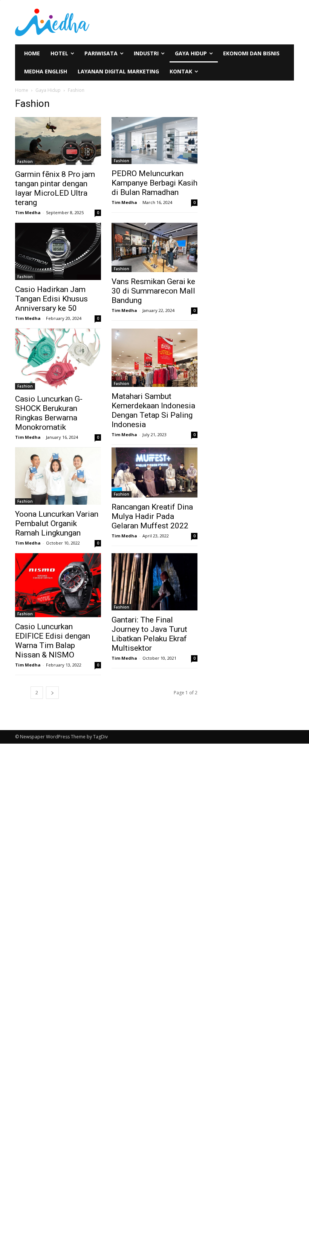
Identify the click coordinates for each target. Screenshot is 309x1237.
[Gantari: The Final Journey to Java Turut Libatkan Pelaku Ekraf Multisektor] (154, 581)
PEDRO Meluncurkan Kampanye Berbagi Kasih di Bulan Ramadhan (154, 183)
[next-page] (52, 692)
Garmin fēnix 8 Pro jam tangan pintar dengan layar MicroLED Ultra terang (55, 188)
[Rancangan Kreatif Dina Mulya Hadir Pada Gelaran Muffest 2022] (154, 472)
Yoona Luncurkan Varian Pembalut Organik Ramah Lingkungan (56, 523)
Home (21, 90)
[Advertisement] (38, 864)
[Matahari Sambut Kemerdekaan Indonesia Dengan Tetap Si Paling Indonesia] (154, 358)
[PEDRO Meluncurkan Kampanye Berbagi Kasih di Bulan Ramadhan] (154, 140)
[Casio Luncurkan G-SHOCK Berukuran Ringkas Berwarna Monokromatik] (58, 359)
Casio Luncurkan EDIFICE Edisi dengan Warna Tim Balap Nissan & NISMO (52, 640)
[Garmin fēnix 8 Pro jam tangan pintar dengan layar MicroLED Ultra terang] (58, 141)
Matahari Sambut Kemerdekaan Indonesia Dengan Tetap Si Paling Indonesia (153, 410)
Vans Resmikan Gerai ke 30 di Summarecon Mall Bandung (153, 291)
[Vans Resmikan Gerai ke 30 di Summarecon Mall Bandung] (154, 247)
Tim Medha (28, 212)
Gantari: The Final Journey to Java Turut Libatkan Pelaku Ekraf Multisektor (149, 634)
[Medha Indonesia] (82, 22)
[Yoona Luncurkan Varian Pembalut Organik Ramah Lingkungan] (58, 476)
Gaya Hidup (48, 90)
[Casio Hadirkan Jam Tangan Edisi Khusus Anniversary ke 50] (58, 251)
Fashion (25, 161)
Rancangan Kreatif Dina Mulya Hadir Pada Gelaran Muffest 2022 (152, 516)
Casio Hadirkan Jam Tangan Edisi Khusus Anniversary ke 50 (51, 299)
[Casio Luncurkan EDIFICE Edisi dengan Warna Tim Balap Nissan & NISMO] (58, 585)
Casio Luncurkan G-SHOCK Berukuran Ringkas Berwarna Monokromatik (49, 413)
